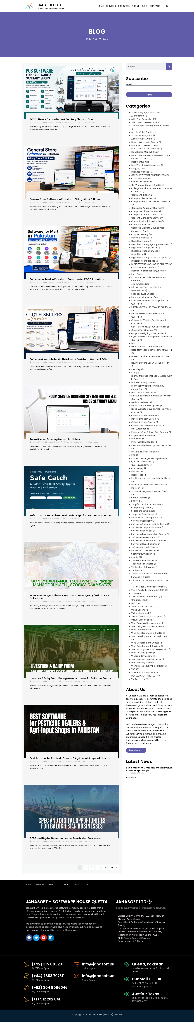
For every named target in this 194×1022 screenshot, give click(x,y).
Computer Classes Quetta (144, 211)
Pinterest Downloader (142, 441)
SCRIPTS (135, 501)
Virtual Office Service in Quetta (147, 616)
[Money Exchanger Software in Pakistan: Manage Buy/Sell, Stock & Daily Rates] (71, 569)
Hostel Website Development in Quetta (151, 356)
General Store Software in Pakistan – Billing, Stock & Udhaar (66, 199)
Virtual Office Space (141, 619)
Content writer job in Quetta (146, 221)
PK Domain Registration (143, 451)
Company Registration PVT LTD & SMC (151, 201)
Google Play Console (142, 330)
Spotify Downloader (141, 553)
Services (111, 6)
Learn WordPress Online (143, 392)
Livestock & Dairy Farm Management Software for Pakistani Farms (70, 678)
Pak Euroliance (138, 428)
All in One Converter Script (145, 122)
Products (124, 6)
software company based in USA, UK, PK (52, 9)
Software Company (72, 122)
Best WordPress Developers (145, 165)
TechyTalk (136, 570)
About (135, 6)
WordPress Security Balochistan (147, 665)
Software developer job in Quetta (148, 534)
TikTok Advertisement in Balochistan (150, 580)
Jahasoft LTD (49, 5)
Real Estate (137, 474)
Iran (133, 372)
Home (101, 6)
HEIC (133, 343)
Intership (136, 369)
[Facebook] (29, 937)
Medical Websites (140, 402)
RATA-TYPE (137, 471)
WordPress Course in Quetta (146, 659)
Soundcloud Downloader (144, 550)
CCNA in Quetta (139, 178)
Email (129, 84)
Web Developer (139, 629)
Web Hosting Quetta (141, 652)
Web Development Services (145, 646)
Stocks (134, 557)
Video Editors (138, 609)
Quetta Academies (141, 461)
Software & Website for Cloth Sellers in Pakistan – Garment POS (68, 359)
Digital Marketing (140, 241)
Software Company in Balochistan (149, 524)
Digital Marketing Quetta (144, 247)
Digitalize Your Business (71, 841)
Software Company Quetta (145, 527)
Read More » (131, 777)
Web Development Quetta (145, 642)
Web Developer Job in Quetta (146, 633)
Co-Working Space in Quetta (146, 185)
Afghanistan (137, 115)
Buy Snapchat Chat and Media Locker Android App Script (149, 769)
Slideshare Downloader (143, 510)
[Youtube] (43, 937)
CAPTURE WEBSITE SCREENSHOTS (148, 175)
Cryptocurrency (139, 234)
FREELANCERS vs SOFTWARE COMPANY (151, 307)
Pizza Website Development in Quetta (151, 445)
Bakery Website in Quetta (144, 142)
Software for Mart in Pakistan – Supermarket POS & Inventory (67, 279)
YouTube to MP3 (139, 679)
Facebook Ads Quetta (142, 293)
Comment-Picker (140, 194)
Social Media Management (145, 517)
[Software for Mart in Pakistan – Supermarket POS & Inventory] (71, 252)
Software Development (73, 282)
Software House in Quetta (144, 547)
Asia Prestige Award (141, 138)
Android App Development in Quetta (150, 125)
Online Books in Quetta (143, 422)
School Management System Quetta (150, 491)
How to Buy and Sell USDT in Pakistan (150, 362)
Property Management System (147, 458)
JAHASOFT (96, 1014)
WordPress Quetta (141, 662)
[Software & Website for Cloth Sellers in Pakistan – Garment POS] (71, 332)
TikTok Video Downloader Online (148, 586)
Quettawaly (137, 468)
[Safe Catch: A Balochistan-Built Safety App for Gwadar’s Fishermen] (71, 491)
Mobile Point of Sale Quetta (145, 405)
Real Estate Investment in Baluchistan (150, 478)
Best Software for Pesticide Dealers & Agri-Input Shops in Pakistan (70, 758)
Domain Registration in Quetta (147, 270)
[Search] (169, 66)
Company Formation (142, 198)
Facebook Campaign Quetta (146, 297)
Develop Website (140, 237)
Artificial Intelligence (141, 135)
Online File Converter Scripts (146, 425)
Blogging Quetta (139, 168)
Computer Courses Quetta (145, 214)
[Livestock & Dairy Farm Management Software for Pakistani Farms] (71, 651)
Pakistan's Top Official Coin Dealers (149, 432)
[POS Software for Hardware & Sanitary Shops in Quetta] (71, 92)
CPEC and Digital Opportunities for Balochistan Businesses (65, 838)
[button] (167, 6)
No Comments (90, 122)
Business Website (140, 171)
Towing (135, 593)
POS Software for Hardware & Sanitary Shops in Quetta (63, 119)
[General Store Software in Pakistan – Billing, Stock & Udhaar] (71, 172)
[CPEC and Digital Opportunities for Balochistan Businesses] (71, 811)
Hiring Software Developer (145, 346)
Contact (155, 6)
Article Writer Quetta (142, 132)
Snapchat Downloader (143, 514)
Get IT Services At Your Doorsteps (148, 326)
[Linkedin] (51, 937)
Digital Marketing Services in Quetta (149, 257)
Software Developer (141, 530)
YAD (63, 518)
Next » (113, 867)
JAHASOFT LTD (38, 122)
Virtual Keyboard (140, 613)
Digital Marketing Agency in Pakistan (150, 244)
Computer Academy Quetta (146, 208)
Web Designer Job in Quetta (146, 626)
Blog (144, 6)
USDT (134, 603)
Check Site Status (140, 181)
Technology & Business (143, 567)
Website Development (143, 656)
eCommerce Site (140, 283)
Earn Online (137, 274)
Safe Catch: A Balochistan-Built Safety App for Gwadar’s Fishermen (71, 515)
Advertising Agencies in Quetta (147, 112)
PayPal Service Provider (143, 435)
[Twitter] (36, 937)
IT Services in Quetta (142, 382)
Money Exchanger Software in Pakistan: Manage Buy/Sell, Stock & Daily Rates (69, 597)
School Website (139, 497)
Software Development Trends (147, 540)
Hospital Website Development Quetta (151, 349)
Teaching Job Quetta (142, 563)
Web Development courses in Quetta (150, 636)
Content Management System (147, 217)
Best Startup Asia (140, 161)
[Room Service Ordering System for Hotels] (71, 412)
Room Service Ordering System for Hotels (55, 439)
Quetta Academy (140, 464)
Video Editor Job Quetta (143, 606)
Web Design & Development (146, 623)
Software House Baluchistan (145, 543)
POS (133, 455)
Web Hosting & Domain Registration (149, 649)
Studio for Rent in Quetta (144, 560)
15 (104, 867)
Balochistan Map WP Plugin (145, 152)
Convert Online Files (141, 224)
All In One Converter (141, 119)
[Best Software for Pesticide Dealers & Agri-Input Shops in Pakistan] (71, 731)
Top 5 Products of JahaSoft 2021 (148, 590)
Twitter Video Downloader (144, 596)
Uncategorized (139, 599)
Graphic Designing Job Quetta (147, 333)
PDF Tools (136, 438)
